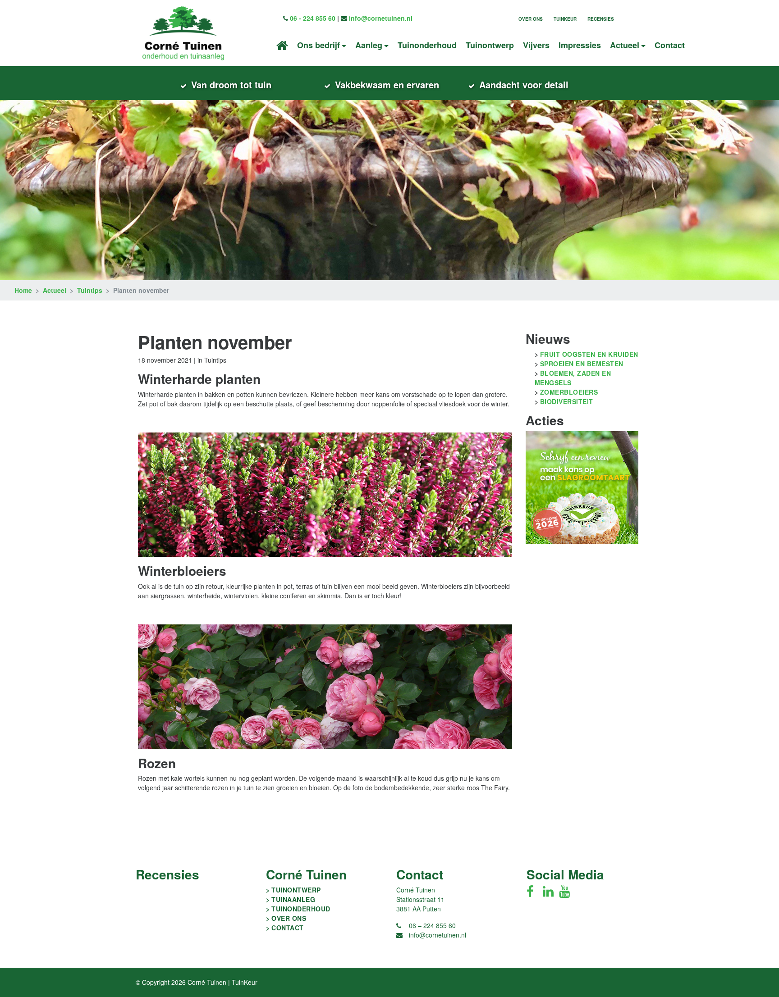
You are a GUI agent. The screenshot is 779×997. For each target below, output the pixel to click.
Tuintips (89, 290)
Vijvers (536, 45)
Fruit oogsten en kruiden (589, 354)
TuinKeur (565, 19)
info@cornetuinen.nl (380, 18)
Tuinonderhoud (427, 45)
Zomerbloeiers (569, 391)
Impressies (580, 45)
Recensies (600, 19)
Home (23, 290)
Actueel (54, 290)
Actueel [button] (624, 45)
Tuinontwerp (490, 45)
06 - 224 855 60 (312, 18)
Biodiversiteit (566, 401)
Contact (670, 45)
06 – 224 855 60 (432, 925)
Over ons (530, 19)
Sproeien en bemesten (581, 363)
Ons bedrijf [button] (318, 45)
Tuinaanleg (293, 899)
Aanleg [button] (368, 45)
